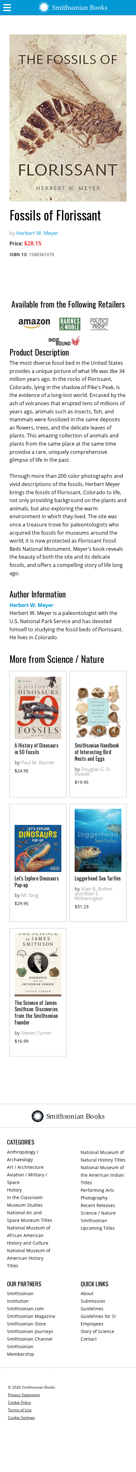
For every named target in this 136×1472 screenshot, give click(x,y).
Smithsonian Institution (20, 1297)
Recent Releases (98, 1205)
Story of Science (97, 1331)
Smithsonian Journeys (30, 1331)
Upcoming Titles (98, 1228)
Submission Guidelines (93, 1305)
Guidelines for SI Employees (98, 1320)
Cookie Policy (19, 1402)
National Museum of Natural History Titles (103, 1156)
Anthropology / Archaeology (22, 1156)
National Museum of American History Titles (28, 1258)
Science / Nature (98, 1213)
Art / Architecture (25, 1167)
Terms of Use (20, 1410)
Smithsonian (94, 1220)
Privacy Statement (24, 1394)
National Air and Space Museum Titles (29, 1216)
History (14, 1190)
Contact (89, 1339)
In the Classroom (25, 1197)
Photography (94, 1198)
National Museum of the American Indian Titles (102, 1175)
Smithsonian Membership (20, 1350)
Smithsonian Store (26, 1324)
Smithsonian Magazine (31, 1316)
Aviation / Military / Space (27, 1178)
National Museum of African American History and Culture (28, 1235)
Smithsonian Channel (30, 1339)
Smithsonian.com (25, 1309)
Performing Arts (97, 1190)
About (87, 1293)
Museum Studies (25, 1205)
